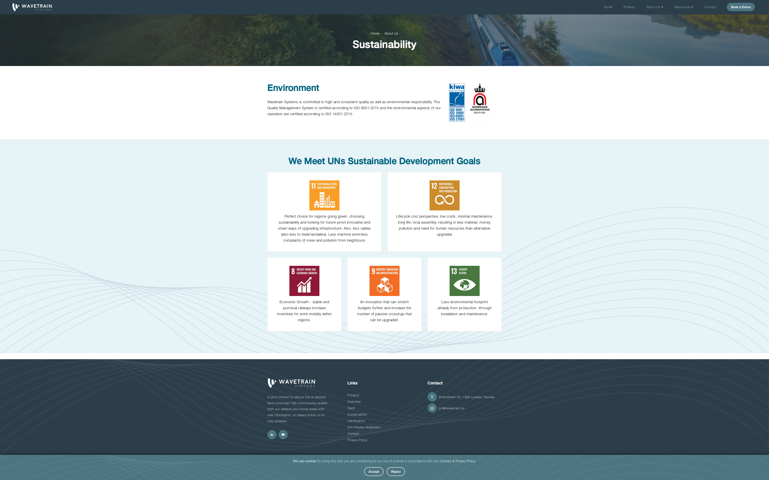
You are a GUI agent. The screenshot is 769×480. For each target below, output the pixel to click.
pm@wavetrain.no (452, 408)
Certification (356, 421)
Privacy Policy (357, 440)
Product (629, 7)
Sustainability (357, 414)
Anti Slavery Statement (363, 427)
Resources (682, 7)
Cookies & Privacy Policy (457, 461)
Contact (710, 7)
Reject (396, 471)
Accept (373, 471)
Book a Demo (741, 7)
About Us (653, 7)
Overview (354, 401)
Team (351, 408)
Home (608, 7)
